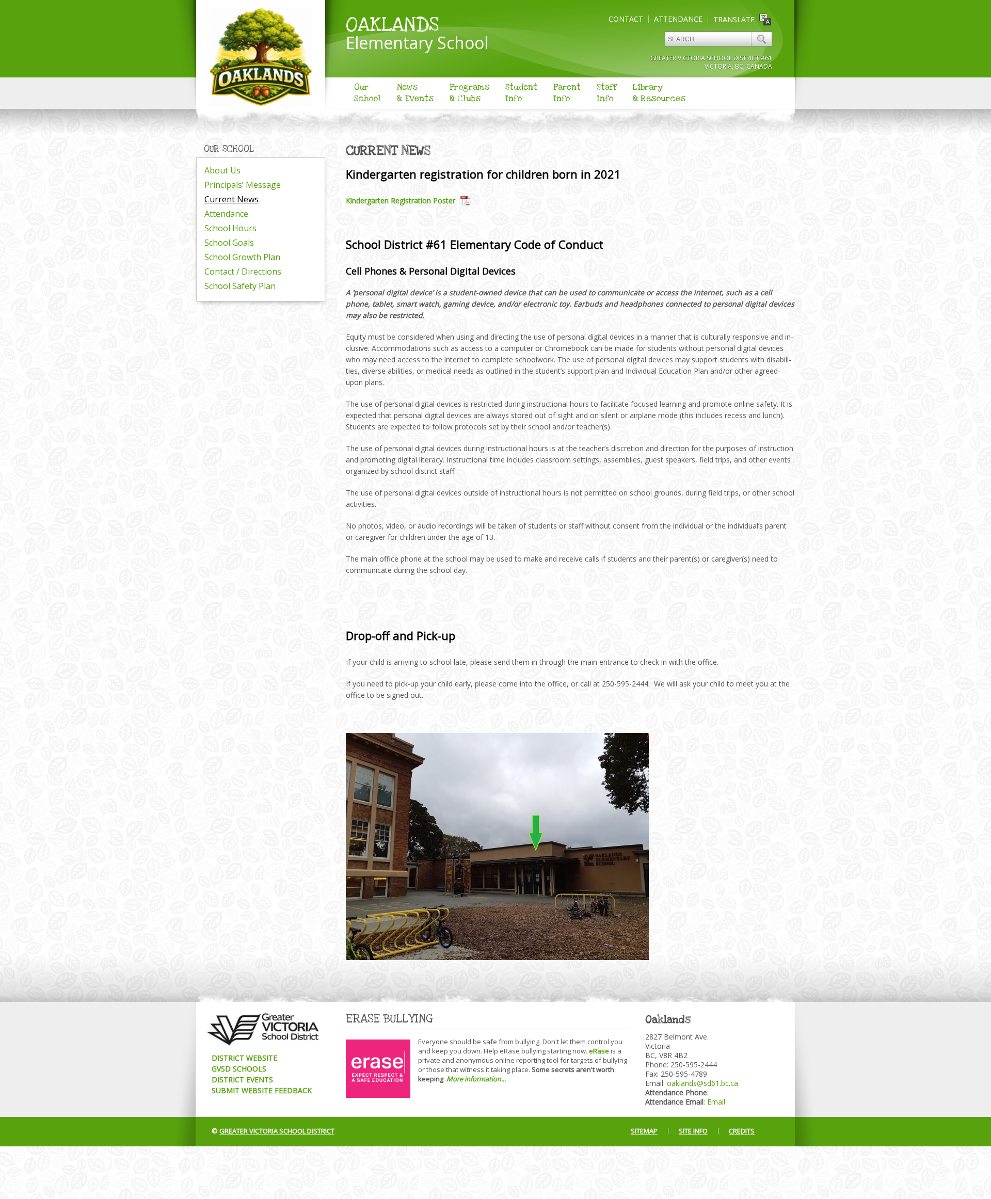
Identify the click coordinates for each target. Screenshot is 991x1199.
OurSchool (367, 93)
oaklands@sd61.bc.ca (702, 1083)
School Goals (229, 242)
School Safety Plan (240, 286)
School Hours (230, 228)
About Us (222, 170)
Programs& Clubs (469, 93)
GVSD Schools (239, 1069)
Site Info (693, 1131)
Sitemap (644, 1131)
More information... (476, 1078)
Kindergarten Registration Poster (400, 200)
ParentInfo (567, 93)
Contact (626, 19)
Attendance (678, 19)
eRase (599, 1051)
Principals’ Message (242, 184)
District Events (242, 1079)
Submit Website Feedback (262, 1090)
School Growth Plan (242, 257)
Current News (231, 199)
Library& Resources (659, 93)
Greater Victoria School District (276, 1131)
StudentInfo (521, 93)
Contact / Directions (242, 271)
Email (716, 1102)
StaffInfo (607, 93)
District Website (244, 1058)
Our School (229, 149)
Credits (742, 1131)
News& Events (415, 93)
